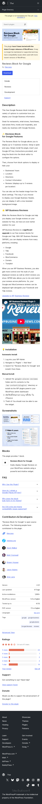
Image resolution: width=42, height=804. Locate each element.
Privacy (5, 728)
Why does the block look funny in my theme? (12, 500)
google (24, 618)
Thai (9, 775)
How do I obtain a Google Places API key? (11, 492)
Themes (25, 721)
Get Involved (27, 735)
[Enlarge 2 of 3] (37, 417)
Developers (6, 743)
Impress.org (11, 541)
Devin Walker (12, 548)
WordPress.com (9, 754)
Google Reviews (27, 626)
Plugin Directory (8, 10)
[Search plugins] (25, 24)
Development (9, 92)
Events (25, 739)
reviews (36, 626)
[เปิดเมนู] (38, 3)
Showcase (26, 717)
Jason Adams (12, 570)
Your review (6, 669)
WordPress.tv (8, 747)
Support (7, 98)
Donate (26, 743)
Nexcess (8, 67)
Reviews (7, 87)
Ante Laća (11, 577)
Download (7, 73)
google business (33, 618)
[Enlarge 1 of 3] (17, 417)
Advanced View (8, 632)
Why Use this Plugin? (10, 484)
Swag (25, 747)
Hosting (5, 725)
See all (37, 669)
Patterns (25, 728)
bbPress (6, 761)
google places (34, 622)
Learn (4, 735)
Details (7, 81)
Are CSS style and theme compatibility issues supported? (14, 508)
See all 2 (37, 613)
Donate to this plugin (10, 704)
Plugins (25, 725)
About (4, 717)
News (4, 721)
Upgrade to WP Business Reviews (15, 296)
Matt (5, 758)
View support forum (10, 685)
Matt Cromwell (12, 555)
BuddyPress (8, 765)
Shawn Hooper (13, 562)
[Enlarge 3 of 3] (37, 429)
